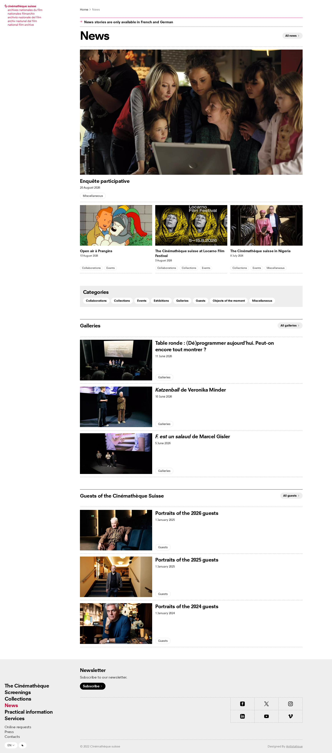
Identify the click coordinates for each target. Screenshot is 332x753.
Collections (18, 699)
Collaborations (91, 268)
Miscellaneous (93, 196)
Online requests (18, 727)
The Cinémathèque (27, 686)
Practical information (29, 712)
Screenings (18, 692)
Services (14, 718)
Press (9, 732)
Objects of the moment (229, 300)
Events (110, 268)
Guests (200, 300)
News (11, 705)
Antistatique (294, 746)
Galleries (182, 300)
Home (84, 9)
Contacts (12, 737)
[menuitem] (29, 686)
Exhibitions (161, 300)
